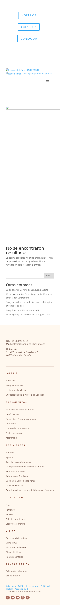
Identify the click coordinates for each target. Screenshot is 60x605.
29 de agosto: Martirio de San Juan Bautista (27, 289)
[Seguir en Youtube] (13, 597)
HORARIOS (28, 15)
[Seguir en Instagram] (23, 597)
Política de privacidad (28, 586)
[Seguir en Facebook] (8, 597)
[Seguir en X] (28, 597)
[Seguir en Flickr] (18, 597)
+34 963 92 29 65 (19, 341)
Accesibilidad (21, 589)
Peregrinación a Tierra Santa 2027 (22, 310)
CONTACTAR (29, 39)
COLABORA (28, 27)
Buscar (49, 275)
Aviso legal (11, 586)
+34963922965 (32, 70)
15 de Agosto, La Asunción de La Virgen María (28, 314)
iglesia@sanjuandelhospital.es (37, 73)
